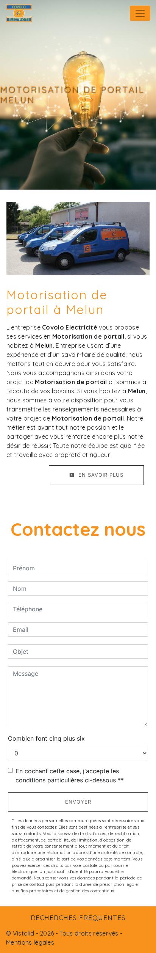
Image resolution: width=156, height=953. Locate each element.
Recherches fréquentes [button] (78, 917)
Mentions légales (30, 942)
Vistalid (23, 933)
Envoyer (78, 802)
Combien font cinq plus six (46, 738)
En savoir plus (99, 475)
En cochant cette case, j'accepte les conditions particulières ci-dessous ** (70, 775)
